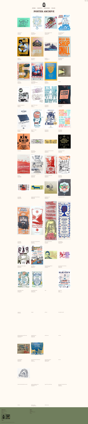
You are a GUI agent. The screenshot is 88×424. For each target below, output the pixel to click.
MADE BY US (39, 8)
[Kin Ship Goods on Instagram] (2, 420)
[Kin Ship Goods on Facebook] (1, 420)
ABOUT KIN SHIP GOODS (4, 411)
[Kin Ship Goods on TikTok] (3, 420)
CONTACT (31, 413)
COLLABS (53, 8)
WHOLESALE (31, 411)
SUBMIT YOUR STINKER (4, 413)
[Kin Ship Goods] (44, 4)
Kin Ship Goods (4, 422)
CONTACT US (2, 412)
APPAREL (34, 8)
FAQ (30, 412)
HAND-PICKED (47, 8)
